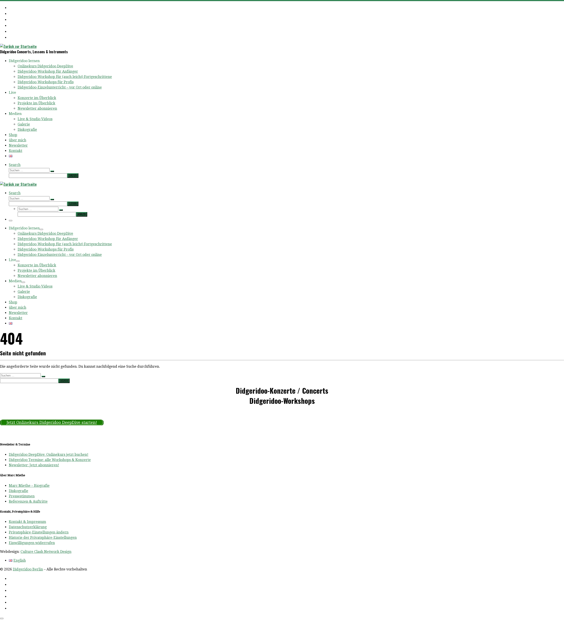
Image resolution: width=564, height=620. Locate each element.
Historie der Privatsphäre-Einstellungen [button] (43, 537)
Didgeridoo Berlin (28, 569)
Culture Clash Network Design (45, 552)
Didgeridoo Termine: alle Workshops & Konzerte (50, 460)
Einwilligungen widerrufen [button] (32, 543)
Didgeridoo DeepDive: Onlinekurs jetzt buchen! (48, 454)
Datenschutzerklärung (28, 527)
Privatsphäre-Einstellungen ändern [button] (39, 532)
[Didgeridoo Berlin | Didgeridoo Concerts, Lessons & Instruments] (18, 46)
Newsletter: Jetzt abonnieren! (34, 465)
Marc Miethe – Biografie (29, 485)
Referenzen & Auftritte (28, 501)
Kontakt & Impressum (27, 522)
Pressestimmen (22, 496)
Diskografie (18, 491)
